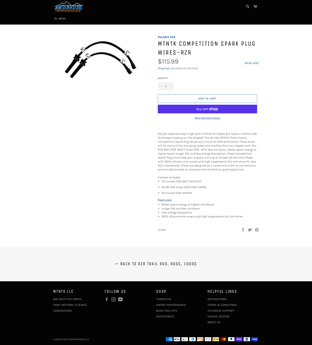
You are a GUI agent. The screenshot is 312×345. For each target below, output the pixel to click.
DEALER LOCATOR (218, 316)
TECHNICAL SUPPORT (220, 310)
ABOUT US (213, 322)
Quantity (163, 78)
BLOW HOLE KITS (166, 310)
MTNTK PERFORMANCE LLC (75, 339)
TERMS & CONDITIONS (222, 305)
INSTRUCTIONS (217, 299)
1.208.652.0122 (62, 310)
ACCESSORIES (165, 316)
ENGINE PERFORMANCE (171, 305)
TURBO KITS (163, 299)
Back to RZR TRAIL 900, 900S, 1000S (158, 263)
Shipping (163, 68)
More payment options (207, 118)
